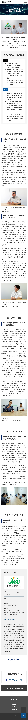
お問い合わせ (14, 709)
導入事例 (14, 704)
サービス (14, 702)
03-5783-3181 (15, 680)
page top (23, 715)
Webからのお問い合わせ (16, 688)
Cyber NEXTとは (14, 699)
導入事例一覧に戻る (13, 660)
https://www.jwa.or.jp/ (9, 619)
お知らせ (14, 707)
